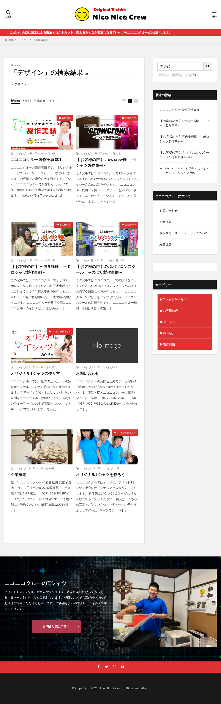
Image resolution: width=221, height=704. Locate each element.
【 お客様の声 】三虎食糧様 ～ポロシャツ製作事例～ (40, 269)
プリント (169, 322)
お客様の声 (130, 117)
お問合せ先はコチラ (56, 626)
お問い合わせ (87, 373)
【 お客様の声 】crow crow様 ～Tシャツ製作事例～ (106, 162)
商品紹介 (169, 333)
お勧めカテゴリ (43, 101)
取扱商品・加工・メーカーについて (183, 233)
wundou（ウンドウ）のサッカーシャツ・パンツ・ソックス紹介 (184, 170)
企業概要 (18, 474)
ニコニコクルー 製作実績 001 (36, 159)
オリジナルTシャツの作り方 (35, 373)
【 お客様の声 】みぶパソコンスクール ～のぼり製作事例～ (106, 269)
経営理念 (165, 244)
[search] (208, 66)
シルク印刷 (191, 75)
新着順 (15, 101)
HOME (12, 40)
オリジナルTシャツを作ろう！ (102, 474)
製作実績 (66, 117)
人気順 (26, 101)
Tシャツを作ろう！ (61, 331)
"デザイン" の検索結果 (35, 40)
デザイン (176, 75)
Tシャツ (163, 75)
